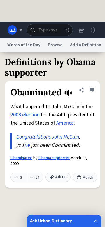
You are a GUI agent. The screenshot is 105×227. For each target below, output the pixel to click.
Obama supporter (54, 158)
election (31, 114)
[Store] (81, 30)
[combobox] (50, 30)
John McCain (65, 137)
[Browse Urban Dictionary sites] (15, 30)
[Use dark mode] (93, 30)
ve (27, 145)
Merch (88, 177)
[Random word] (66, 29)
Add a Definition (85, 45)
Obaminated (21, 158)
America (65, 123)
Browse (55, 45)
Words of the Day (23, 45)
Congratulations (33, 137)
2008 (15, 114)
